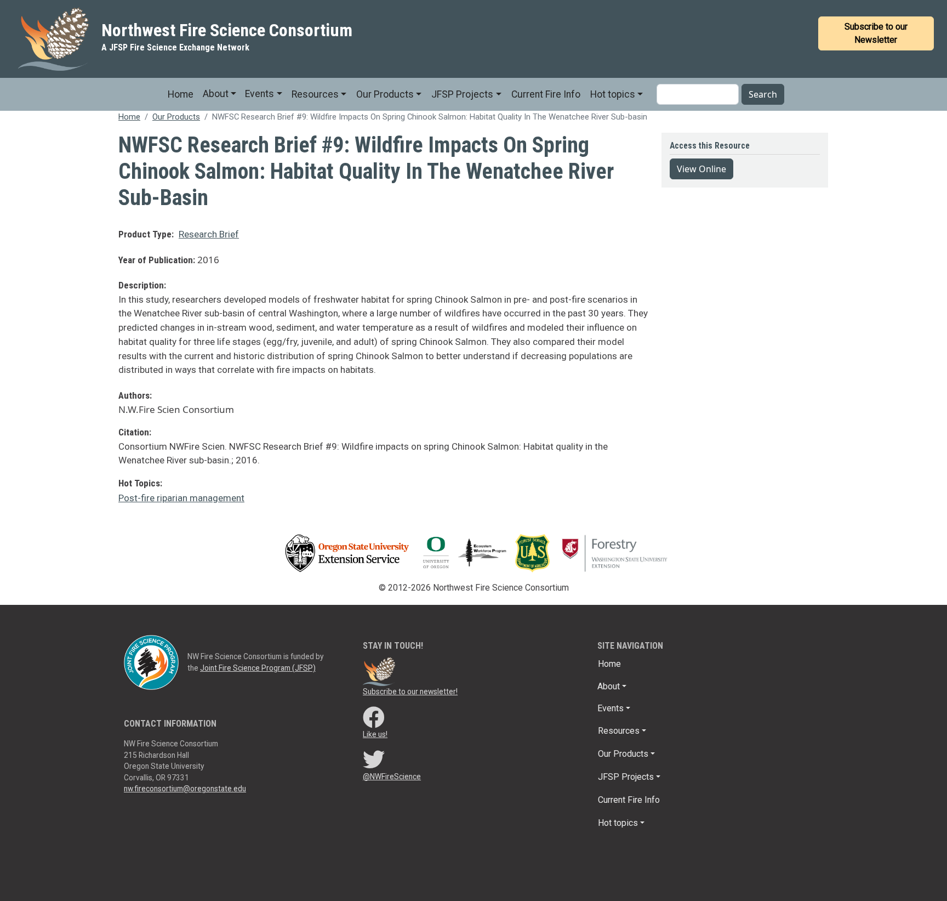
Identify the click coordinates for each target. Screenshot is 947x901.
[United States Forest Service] (535, 552)
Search (763, 94)
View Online (701, 169)
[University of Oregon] (436, 552)
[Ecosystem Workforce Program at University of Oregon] (486, 552)
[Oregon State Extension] (346, 552)
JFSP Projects (462, 94)
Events (259, 93)
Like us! (375, 734)
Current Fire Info (545, 94)
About (216, 93)
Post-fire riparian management (181, 497)
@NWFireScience (392, 776)
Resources (315, 94)
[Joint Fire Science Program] (151, 662)
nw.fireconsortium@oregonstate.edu (185, 788)
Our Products (385, 94)
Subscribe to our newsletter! (410, 691)
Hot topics (612, 94)
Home (180, 94)
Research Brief (209, 234)
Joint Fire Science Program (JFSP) (258, 668)
